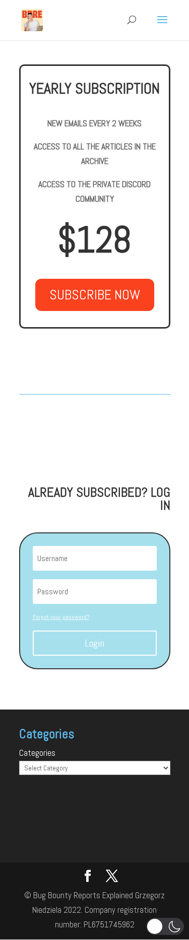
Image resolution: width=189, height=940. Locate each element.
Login (94, 643)
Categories (37, 752)
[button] (165, 926)
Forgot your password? (61, 617)
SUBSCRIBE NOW (94, 294)
